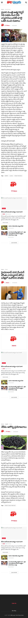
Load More (14, 242)
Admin (3, 214)
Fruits (10, 424)
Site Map (14, 610)
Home (2, 9)
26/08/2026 (8, 214)
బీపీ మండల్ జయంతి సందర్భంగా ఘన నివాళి (11, 212)
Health (6, 424)
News (3, 208)
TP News (7, 25)
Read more (5, 222)
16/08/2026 (11, 228)
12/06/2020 (15, 431)
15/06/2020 (14, 25)
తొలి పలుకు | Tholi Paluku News (17, 615)
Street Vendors (18, 175)
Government (7, 9)
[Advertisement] (14, 255)
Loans (11, 175)
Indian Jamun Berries (10, 505)
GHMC (6, 175)
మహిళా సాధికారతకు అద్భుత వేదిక (16, 226)
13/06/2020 (14, 282)
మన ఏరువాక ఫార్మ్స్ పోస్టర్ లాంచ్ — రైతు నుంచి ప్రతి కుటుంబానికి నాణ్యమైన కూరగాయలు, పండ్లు (17, 233)
